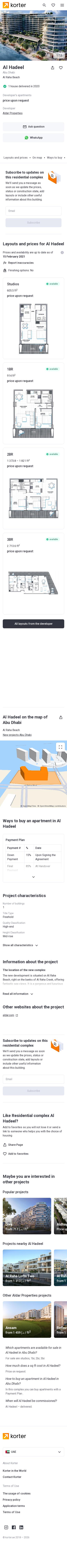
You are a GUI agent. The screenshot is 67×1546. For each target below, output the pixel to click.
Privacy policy (11, 1499)
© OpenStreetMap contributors (51, 806)
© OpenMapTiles (28, 806)
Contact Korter (12, 1477)
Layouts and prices (16, 157)
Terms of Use (11, 1512)
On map (37, 157)
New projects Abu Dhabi (17, 735)
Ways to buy (54, 157)
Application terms (14, 1506)
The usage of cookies (17, 1493)
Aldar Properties (13, 113)
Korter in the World (14, 1470)
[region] (33, 774)
